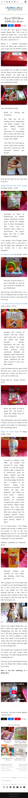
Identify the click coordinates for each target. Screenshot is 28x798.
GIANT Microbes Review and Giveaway (7, 759)
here (17, 40)
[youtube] (17, 787)
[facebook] (10, 787)
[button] (26, 2)
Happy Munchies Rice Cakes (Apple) (14, 185)
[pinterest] (14, 787)
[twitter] (4, 787)
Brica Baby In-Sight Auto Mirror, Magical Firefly (21, 741)
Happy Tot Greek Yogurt (10, 432)
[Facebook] (14, 2)
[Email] (24, 787)
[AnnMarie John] (14, 7)
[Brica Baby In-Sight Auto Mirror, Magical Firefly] (20, 733)
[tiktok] (21, 787)
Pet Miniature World (7, 254)
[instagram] (7, 787)
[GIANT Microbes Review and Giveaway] (7, 750)
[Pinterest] (7, 2)
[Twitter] (1, 2)
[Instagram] (4, 2)
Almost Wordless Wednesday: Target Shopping (7, 767)
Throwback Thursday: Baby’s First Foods (21, 767)
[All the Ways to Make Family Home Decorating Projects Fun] (20, 750)
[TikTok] (12, 2)
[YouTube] (9, 2)
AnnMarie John (16, 794)
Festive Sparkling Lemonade (7, 741)
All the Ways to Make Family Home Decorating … (21, 759)
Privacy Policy (14, 796)
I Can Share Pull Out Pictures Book (13, 304)
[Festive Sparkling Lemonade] (7, 733)
